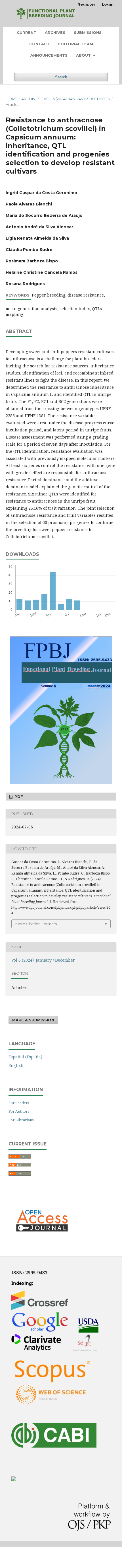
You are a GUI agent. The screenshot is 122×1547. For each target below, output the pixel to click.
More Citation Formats (36, 923)
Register (86, 4)
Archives (55, 32)
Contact (39, 44)
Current (26, 32)
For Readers (19, 1102)
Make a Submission (33, 1020)
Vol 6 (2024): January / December (77, 98)
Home (12, 98)
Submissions (88, 32)
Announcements (49, 55)
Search (61, 77)
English (16, 1065)
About (84, 55)
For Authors (19, 1111)
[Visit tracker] (13, 1479)
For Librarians (21, 1119)
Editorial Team (75, 44)
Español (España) (25, 1057)
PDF (18, 796)
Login (107, 4)
